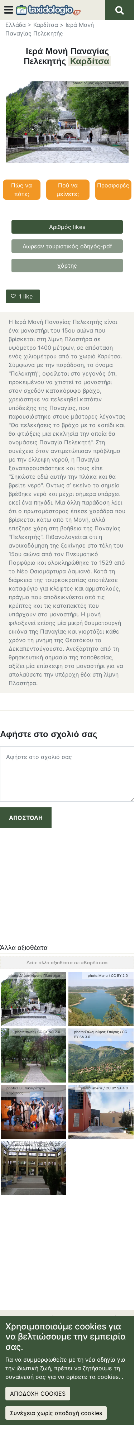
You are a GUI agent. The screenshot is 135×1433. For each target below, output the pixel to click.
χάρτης (67, 265)
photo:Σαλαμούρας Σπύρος (96, 1032)
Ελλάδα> (18, 24)
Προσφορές (113, 185)
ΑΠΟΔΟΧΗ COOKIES (38, 1393)
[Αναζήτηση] (120, 10)
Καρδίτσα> (48, 24)
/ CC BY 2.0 (118, 976)
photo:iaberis (91, 1088)
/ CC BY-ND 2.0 (47, 1032)
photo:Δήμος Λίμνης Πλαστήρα (98, 83)
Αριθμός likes (67, 226)
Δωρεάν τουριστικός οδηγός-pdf (67, 246)
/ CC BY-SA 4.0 (115, 1088)
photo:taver (24, 1032)
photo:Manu (98, 976)
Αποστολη (26, 817)
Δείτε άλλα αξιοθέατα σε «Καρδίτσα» (67, 962)
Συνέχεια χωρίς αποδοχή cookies (56, 1413)
